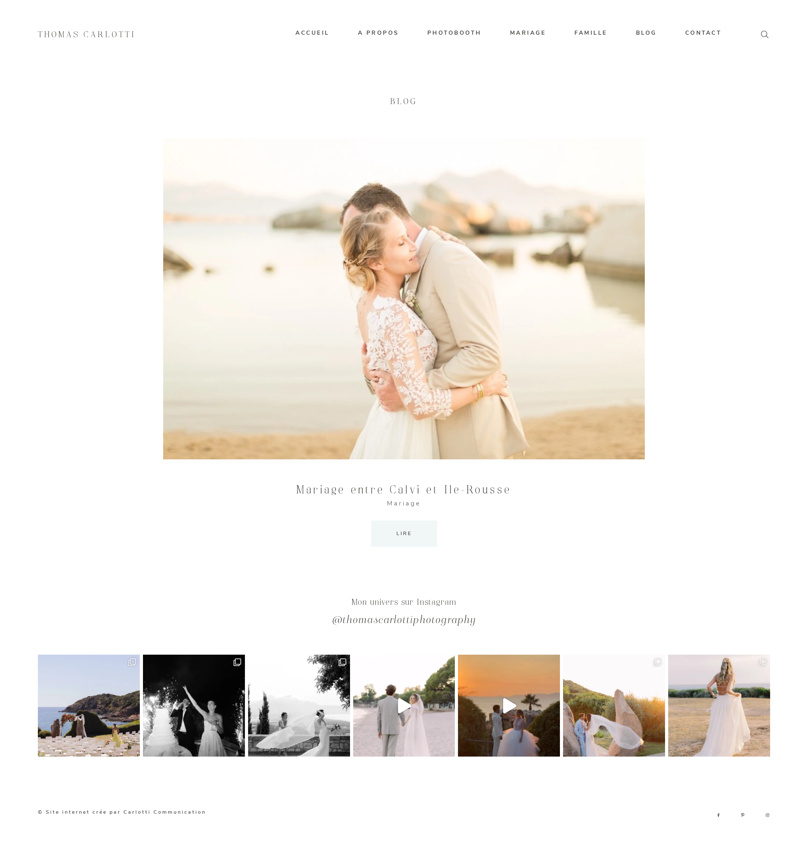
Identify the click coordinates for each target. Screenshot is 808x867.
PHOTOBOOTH (454, 33)
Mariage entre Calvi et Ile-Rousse (404, 490)
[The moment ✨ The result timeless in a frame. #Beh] (404, 706)
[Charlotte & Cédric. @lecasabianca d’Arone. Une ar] (89, 706)
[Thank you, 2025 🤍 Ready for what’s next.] (614, 706)
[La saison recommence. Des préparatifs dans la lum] (194, 706)
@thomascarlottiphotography (404, 620)
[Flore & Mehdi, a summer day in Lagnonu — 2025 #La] (509, 706)
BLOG (646, 33)
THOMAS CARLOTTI (87, 35)
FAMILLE (591, 33)
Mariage (404, 503)
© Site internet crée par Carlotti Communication (122, 812)
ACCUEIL (312, 33)
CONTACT (703, 33)
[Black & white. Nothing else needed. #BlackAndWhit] (299, 706)
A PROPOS (378, 33)
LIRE (404, 533)
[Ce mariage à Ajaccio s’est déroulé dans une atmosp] (719, 706)
